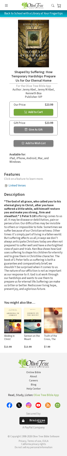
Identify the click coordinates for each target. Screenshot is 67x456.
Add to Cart (35, 112)
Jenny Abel (29, 90)
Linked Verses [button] (17, 186)
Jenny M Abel (45, 90)
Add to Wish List (35, 143)
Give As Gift (35, 130)
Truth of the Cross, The (50, 337)
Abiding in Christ (9, 337)
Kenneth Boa (33, 93)
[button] (52, 5)
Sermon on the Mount (32, 337)
